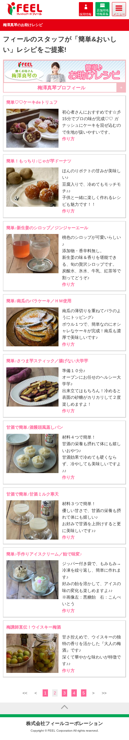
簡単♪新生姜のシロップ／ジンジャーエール (47, 227)
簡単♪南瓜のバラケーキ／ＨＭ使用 (38, 300)
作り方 (68, 138)
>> (104, 693)
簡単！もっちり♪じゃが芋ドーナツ (38, 160)
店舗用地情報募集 (103, 12)
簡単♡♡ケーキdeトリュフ (32, 102)
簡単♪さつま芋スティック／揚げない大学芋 (47, 360)
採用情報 (86, 14)
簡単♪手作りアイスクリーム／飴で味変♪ (44, 554)
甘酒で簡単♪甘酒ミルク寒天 (32, 494)
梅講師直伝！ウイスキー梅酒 (33, 627)
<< (24, 693)
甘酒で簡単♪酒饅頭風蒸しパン (34, 427)
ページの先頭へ (64, 708)
